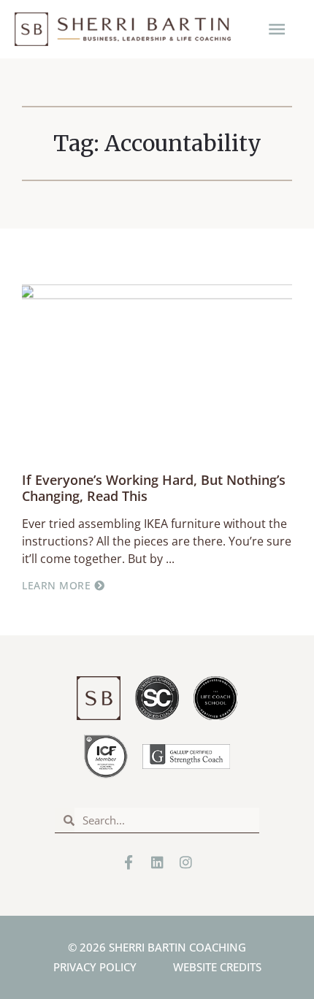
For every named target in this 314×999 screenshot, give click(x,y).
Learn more (58, 585)
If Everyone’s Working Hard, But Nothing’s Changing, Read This (154, 488)
